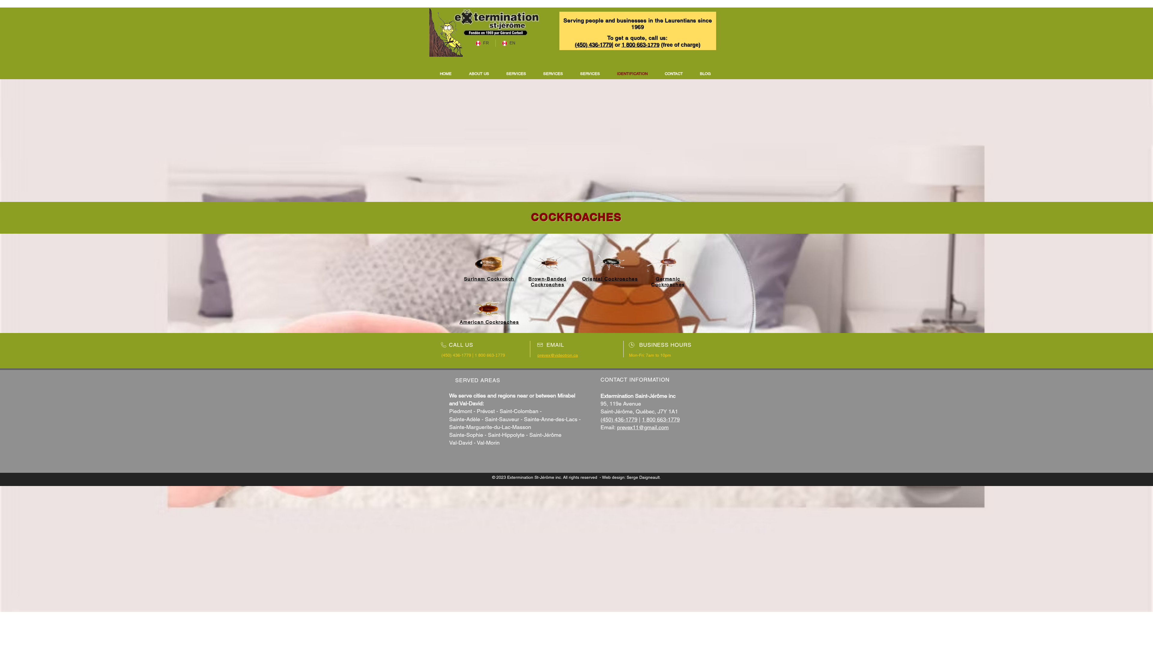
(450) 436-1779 (619, 419)
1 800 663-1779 (661, 419)
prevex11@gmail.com (643, 427)
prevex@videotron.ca (557, 355)
